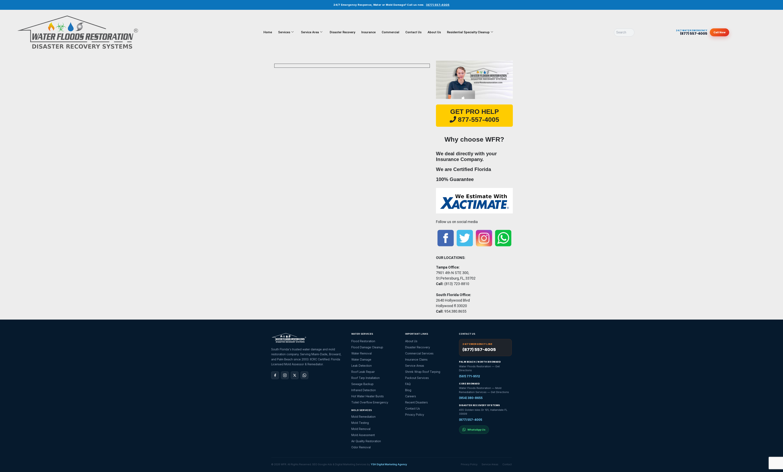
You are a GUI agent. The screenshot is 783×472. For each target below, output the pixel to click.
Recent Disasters (416, 402)
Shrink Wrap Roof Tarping (422, 371)
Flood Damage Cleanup (367, 347)
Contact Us (413, 32)
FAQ (408, 384)
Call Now (719, 32)
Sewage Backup (362, 384)
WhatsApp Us (476, 429)
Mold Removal (360, 429)
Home (267, 32)
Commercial (390, 32)
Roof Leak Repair (363, 371)
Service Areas (414, 365)
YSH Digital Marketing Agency (389, 464)
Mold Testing (360, 422)
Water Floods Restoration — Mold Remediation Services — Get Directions (484, 390)
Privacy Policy (414, 414)
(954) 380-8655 (471, 398)
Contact (507, 464)
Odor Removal (361, 447)
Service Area (310, 32)
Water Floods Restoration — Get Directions (479, 368)
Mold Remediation (363, 416)
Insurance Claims (416, 359)
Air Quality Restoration (366, 441)
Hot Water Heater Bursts (367, 396)
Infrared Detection (363, 390)
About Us (434, 32)
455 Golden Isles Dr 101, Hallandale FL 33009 (483, 411)
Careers (410, 396)
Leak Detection (361, 365)
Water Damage (361, 359)
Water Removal (361, 353)
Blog (408, 390)
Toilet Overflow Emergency (369, 402)
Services (284, 32)
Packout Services (417, 378)
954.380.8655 (455, 311)
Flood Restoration (363, 341)
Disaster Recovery (342, 32)
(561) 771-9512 (469, 376)
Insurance (368, 32)
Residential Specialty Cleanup (468, 32)
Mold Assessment (363, 435)
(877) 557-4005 (437, 4)
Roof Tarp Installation (365, 378)
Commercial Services (419, 353)
